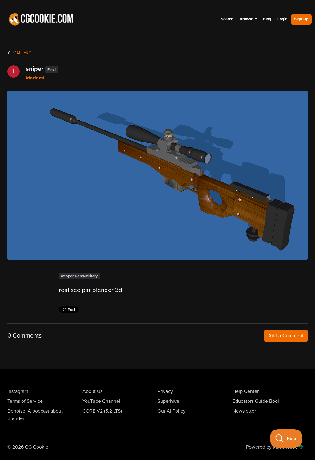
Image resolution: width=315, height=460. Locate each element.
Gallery (21, 52)
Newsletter (244, 411)
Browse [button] (247, 19)
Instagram (17, 391)
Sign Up (301, 19)
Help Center (246, 391)
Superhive (168, 401)
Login (282, 19)
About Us (92, 391)
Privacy (165, 391)
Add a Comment (286, 336)
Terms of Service (25, 401)
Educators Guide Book (256, 401)
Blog (267, 19)
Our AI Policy (171, 411)
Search (227, 19)
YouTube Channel (101, 401)
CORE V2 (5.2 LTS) (102, 411)
